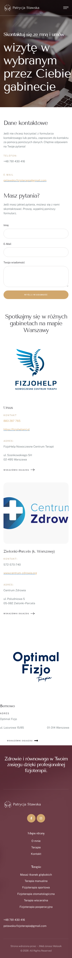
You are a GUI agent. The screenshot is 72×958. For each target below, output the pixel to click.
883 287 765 (11, 421)
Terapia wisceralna (36, 900)
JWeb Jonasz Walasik (50, 946)
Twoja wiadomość (14, 262)
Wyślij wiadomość (36, 295)
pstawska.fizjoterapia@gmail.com (24, 180)
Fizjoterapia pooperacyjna (36, 907)
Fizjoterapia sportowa (36, 887)
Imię (6, 225)
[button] (62, 943)
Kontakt (36, 854)
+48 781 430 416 (14, 919)
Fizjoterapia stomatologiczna (36, 894)
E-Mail (7, 243)
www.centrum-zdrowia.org (20, 573)
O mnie (36, 841)
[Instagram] (41, 818)
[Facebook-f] (31, 818)
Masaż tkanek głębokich (36, 874)
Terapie (36, 847)
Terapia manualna (36, 881)
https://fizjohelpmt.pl (16, 429)
